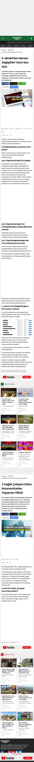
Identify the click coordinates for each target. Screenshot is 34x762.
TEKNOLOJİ (11, 50)
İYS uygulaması (23, 371)
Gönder (23, 83)
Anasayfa (4, 50)
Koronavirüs (6, 642)
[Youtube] (13, 752)
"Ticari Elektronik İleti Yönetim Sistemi (12, 370)
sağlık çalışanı (13, 642)
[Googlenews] (16, 752)
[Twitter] (5, 752)
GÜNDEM (10, 476)
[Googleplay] (20, 752)
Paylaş (6, 83)
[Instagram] (9, 752)
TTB (18, 642)
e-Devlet (24, 370)
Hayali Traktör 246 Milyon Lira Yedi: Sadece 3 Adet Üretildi (20, 42)
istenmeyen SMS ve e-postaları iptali (10, 371)
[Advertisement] (17, 18)
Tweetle (15, 83)
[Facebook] (2, 752)
